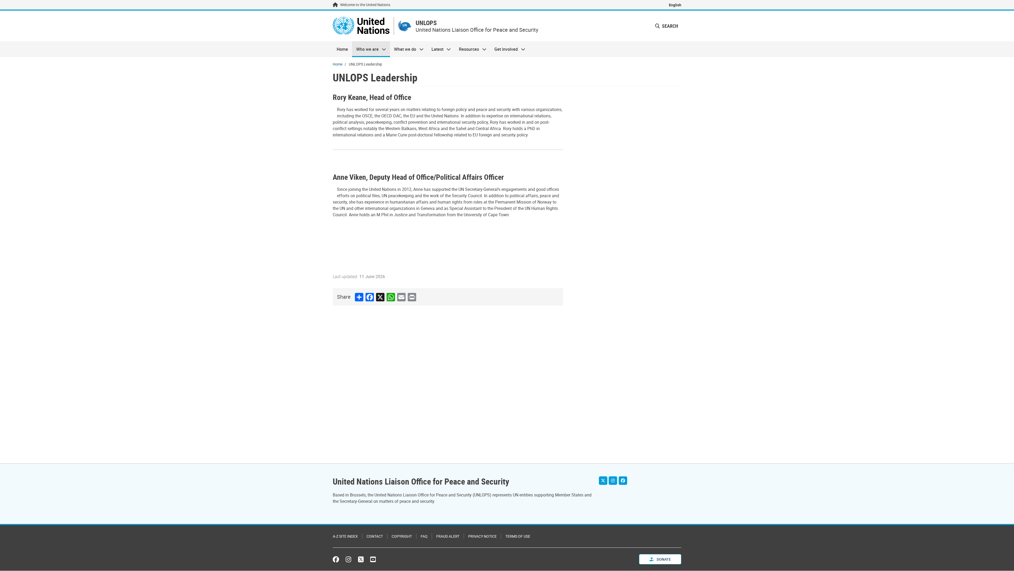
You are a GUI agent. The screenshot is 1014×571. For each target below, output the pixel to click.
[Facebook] (623, 480)
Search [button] (669, 26)
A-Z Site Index (345, 536)
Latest (435, 49)
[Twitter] (603, 480)
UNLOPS (426, 23)
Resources (467, 49)
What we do (403, 49)
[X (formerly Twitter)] (360, 559)
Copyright (402, 536)
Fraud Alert (447, 536)
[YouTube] (373, 559)
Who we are (365, 49)
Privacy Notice (482, 536)
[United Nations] (361, 26)
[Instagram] (613, 480)
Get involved (504, 49)
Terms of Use (517, 536)
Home (342, 49)
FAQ (424, 536)
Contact (375, 536)
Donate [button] (663, 559)
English (675, 4)
